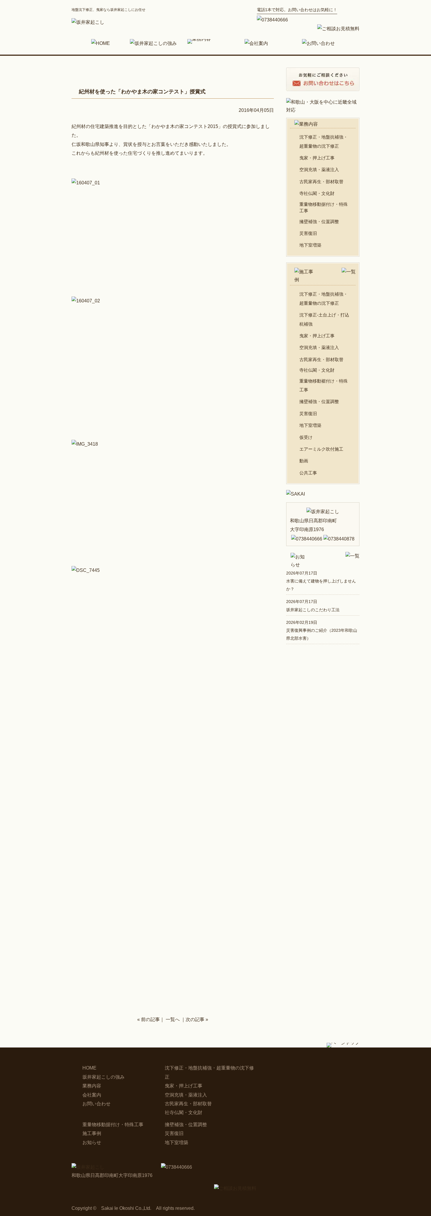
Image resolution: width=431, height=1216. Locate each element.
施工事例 (91, 1133)
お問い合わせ (96, 1103)
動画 (303, 460)
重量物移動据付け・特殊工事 (323, 207)
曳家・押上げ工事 (317, 157)
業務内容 (91, 1085)
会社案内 (91, 1094)
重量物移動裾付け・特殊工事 (323, 385)
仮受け (306, 437)
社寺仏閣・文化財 (183, 1112)
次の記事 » (197, 1019)
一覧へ (173, 1019)
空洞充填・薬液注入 (319, 169)
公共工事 (308, 472)
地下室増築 (310, 244)
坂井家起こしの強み (103, 1076)
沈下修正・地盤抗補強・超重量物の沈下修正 (323, 141)
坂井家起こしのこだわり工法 (313, 609)
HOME (89, 1067)
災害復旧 (308, 233)
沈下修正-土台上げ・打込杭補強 (324, 319)
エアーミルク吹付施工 (321, 449)
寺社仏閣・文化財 (317, 193)
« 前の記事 (148, 1019)
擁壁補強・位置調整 (319, 221)
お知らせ (91, 1142)
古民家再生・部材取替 (321, 181)
